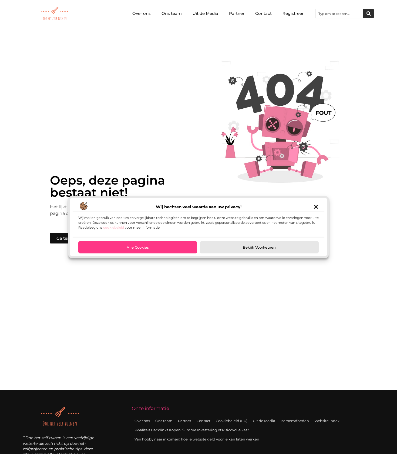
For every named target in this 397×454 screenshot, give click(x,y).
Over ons (141, 13)
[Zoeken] (368, 13)
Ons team (172, 13)
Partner (236, 13)
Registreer (293, 13)
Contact (263, 13)
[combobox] (339, 13)
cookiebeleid (113, 227)
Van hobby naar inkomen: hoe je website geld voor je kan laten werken (196, 439)
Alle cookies (138, 247)
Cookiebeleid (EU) (231, 421)
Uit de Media (205, 13)
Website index (326, 421)
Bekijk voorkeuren (259, 247)
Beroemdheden (295, 421)
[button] (316, 206)
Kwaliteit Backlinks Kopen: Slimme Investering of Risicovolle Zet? (191, 430)
